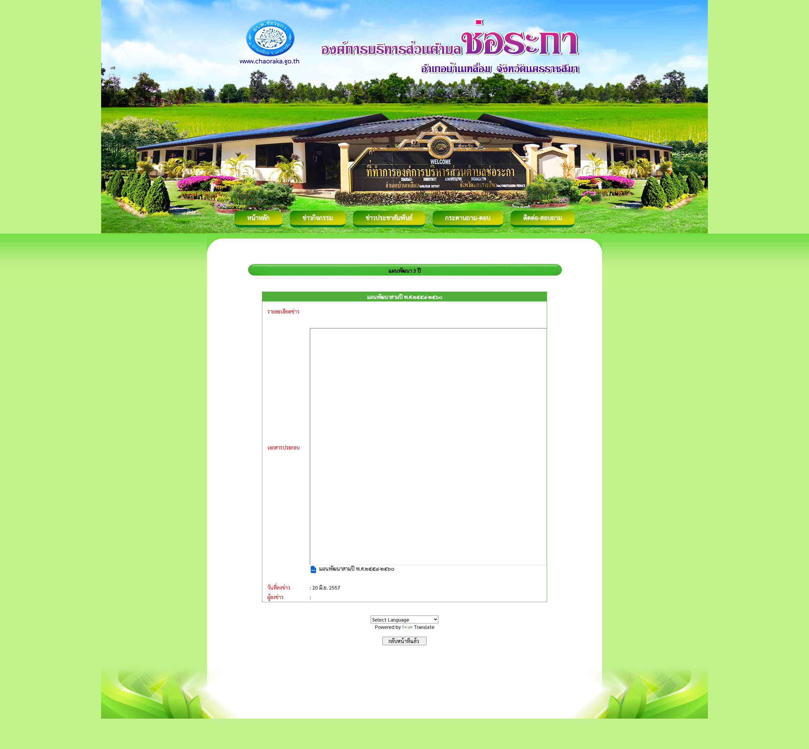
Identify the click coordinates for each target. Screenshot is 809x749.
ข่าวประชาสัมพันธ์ (389, 218)
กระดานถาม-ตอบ (467, 218)
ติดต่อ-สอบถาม (542, 218)
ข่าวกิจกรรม (317, 218)
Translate (424, 626)
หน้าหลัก (258, 218)
